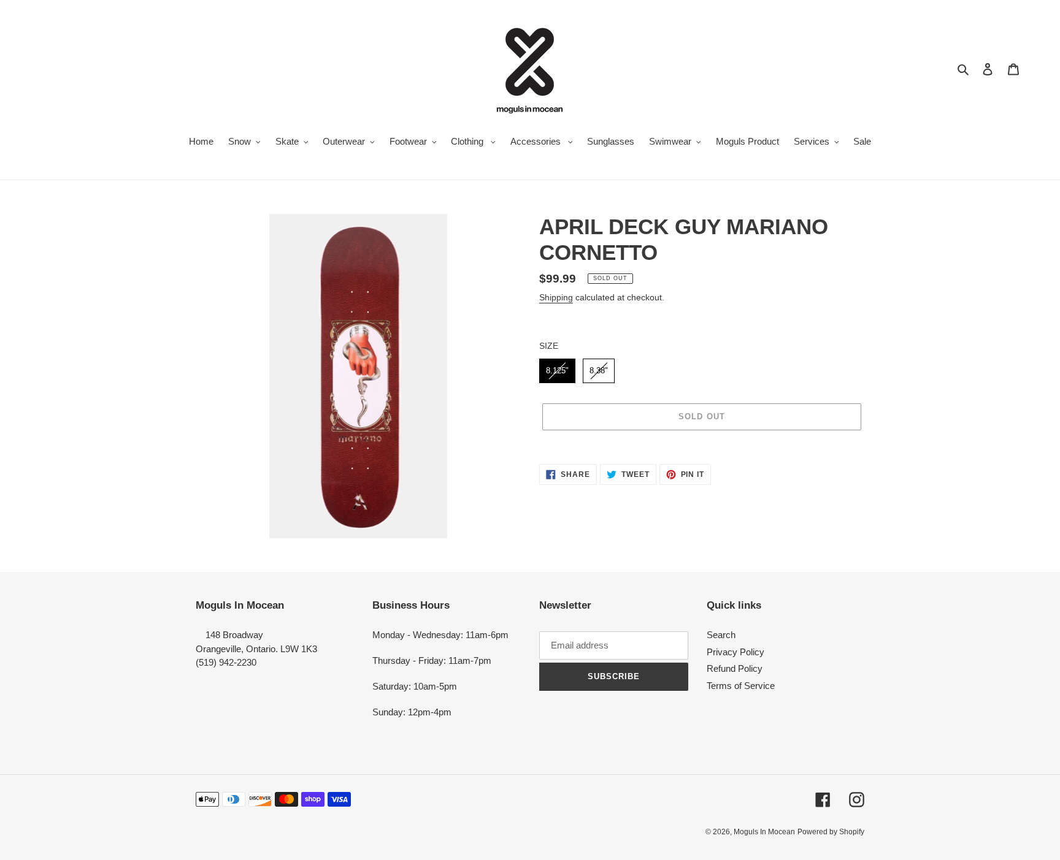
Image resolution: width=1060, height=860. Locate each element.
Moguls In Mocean (764, 832)
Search (721, 635)
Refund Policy (734, 668)
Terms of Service (741, 685)
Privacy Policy (735, 652)
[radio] (557, 371)
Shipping (556, 297)
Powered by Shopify (830, 832)
